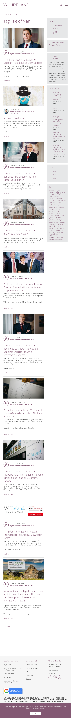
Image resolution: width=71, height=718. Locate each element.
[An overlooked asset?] (23, 106)
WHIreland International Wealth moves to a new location (19, 232)
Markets (55, 29)
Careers (28, 679)
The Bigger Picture (55, 218)
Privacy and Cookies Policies (35, 709)
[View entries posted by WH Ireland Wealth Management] (6, 52)
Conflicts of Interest (32, 665)
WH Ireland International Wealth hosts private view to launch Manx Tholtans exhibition (23, 413)
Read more (52, 49)
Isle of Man (60, 204)
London (58, 206)
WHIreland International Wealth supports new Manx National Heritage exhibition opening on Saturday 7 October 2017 (23, 476)
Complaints (7, 677)
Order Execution (8, 674)
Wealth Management (57, 222)
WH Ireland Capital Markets (55, 227)
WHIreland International (56, 233)
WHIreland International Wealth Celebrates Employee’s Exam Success (22, 61)
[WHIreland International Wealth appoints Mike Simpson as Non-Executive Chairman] (23, 161)
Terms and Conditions (56, 707)
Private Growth (54, 215)
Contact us (29, 675)
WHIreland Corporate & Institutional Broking (57, 230)
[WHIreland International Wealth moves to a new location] (23, 218)
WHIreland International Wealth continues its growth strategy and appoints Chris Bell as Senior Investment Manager (21, 350)
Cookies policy (53, 670)
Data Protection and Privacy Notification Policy (12, 669)
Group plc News (58, 25)
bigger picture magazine (57, 194)
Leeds (51, 206)
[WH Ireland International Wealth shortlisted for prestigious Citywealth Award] (23, 520)
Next (8, 626)
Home (5, 14)
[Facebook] (50, 678)
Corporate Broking (55, 199)
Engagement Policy (32, 668)
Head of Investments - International (22, 112)
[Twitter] (55, 678)
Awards (51, 191)
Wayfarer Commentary (55, 220)
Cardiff (51, 198)
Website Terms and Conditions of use (54, 665)
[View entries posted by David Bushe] (6, 111)
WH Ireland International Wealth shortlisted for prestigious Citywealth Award (22, 534)
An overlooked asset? (14, 118)
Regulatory (7, 665)
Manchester (53, 208)
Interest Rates (30, 672)
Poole (58, 213)
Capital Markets (54, 196)
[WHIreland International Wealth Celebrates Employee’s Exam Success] (23, 48)
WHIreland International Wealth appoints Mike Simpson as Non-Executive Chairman (20, 176)
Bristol (60, 194)
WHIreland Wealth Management (56, 239)
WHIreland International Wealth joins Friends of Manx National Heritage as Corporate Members (22, 287)
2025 (54, 175)
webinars (60, 225)
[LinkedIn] (59, 678)
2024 (54, 178)
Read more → (8, 81)
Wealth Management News (59, 33)
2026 (54, 171)
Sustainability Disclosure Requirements (11, 682)
